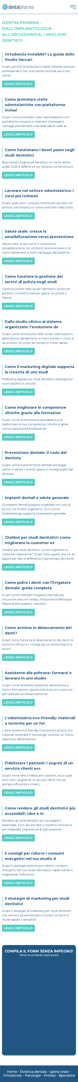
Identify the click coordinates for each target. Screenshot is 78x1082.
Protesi (50, 1075)
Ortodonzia (12, 1075)
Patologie (33, 1075)
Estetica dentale (33, 1072)
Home (12, 1072)
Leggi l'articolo (18, 84)
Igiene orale (59, 1072)
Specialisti (67, 1075)
